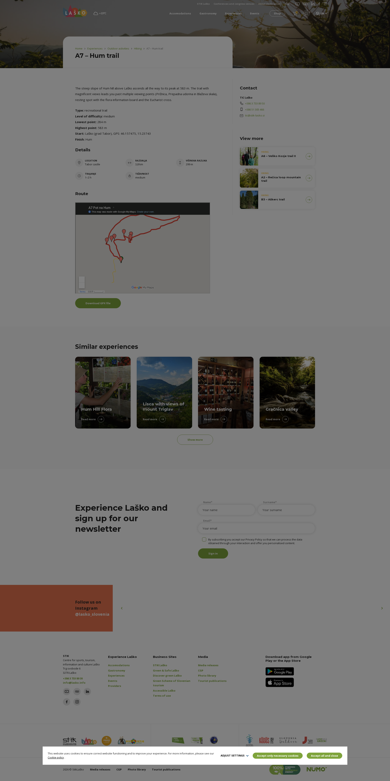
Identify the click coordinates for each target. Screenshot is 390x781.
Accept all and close (324, 755)
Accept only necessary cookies (277, 755)
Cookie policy (56, 757)
